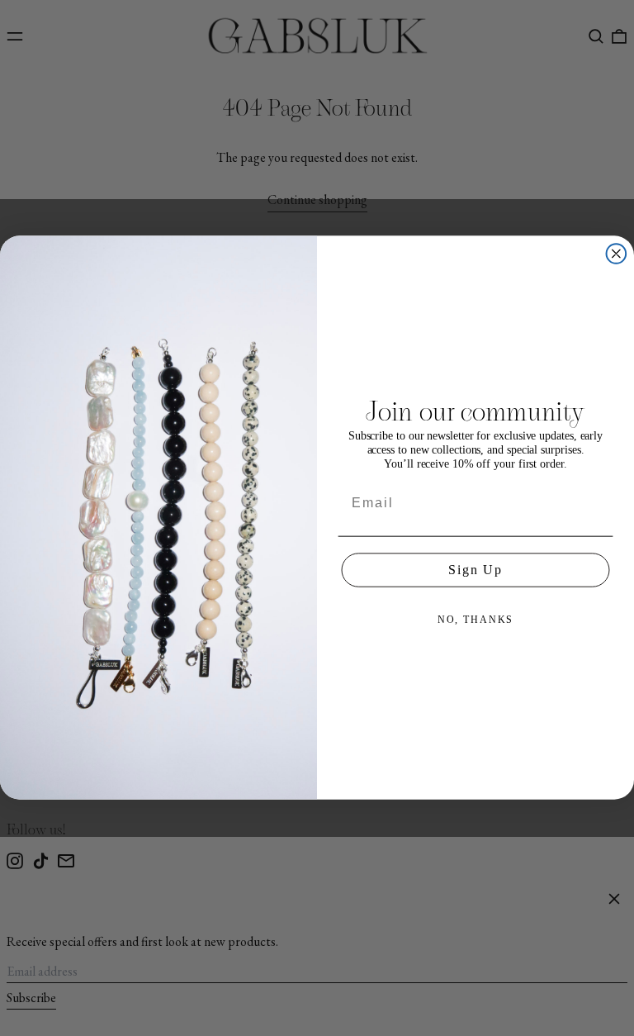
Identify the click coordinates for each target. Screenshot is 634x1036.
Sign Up (475, 570)
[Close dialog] (617, 254)
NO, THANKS (476, 619)
